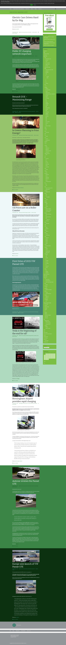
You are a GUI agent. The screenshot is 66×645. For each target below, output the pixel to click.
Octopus (47, 109)
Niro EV (46, 161)
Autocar (17, 543)
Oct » (44, 363)
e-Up (46, 256)
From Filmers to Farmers (20, 187)
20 (54, 356)
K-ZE (46, 215)
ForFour (47, 233)
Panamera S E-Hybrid (48, 210)
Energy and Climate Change (23, 135)
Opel (45, 198)
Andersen (47, 88)
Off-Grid (46, 309)
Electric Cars (27, 8)
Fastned (47, 102)
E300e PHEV (47, 178)
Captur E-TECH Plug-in (48, 214)
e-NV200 (47, 292)
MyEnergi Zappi (48, 107)
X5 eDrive (47, 83)
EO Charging (47, 98)
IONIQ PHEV (47, 149)
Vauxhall (46, 247)
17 (49, 356)
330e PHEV (47, 71)
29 (46, 359)
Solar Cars (45, 339)
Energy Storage (47, 306)
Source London (48, 121)
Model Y (47, 243)
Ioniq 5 (46, 146)
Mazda (45, 170)
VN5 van (47, 284)
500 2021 (47, 136)
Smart (45, 232)
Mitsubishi (46, 190)
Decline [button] (35, 4)
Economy (46, 305)
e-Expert (47, 206)
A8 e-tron (47, 60)
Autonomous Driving (47, 67)
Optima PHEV (47, 164)
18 (51, 356)
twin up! (47, 267)
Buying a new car (48, 321)
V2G (46, 124)
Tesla (37, 335)
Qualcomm (47, 116)
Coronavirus (45, 55)
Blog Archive (17, 630)
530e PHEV (47, 72)
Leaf (46, 195)
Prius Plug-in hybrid (48, 245)
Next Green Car (18, 89)
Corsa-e (47, 199)
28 (44, 359)
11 (51, 355)
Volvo (45, 268)
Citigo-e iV (47, 231)
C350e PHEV (47, 177)
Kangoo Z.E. (47, 296)
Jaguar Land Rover (47, 153)
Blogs (35, 8)
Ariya (46, 194)
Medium (17, 253)
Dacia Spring (47, 132)
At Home (47, 326)
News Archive (23, 630)
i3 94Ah (47, 77)
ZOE (34, 111)
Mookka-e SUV (47, 252)
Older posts (17, 625)
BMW (45, 68)
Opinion (29, 135)
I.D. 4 (46, 301)
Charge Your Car (48, 92)
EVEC (45, 133)
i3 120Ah (47, 76)
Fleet (44, 329)
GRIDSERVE (47, 103)
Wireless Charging (48, 125)
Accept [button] (31, 4)
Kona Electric (47, 152)
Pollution (46, 313)
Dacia (45, 131)
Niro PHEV (47, 162)
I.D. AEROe (47, 260)
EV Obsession (23, 338)
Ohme (46, 110)
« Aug (44, 361)
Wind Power (46, 317)
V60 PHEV (47, 271)
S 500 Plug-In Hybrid (48, 181)
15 (46, 356)
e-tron (46, 61)
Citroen (46, 128)
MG (45, 182)
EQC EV (46, 180)
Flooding (46, 308)
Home (10, 8)
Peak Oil (32, 135)
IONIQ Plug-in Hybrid (48, 150)
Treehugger (18, 378)
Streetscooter (47, 279)
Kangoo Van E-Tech (48, 216)
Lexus (45, 168)
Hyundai (46, 145)
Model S (32, 335)
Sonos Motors (46, 340)
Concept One (47, 223)
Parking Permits (46, 336)
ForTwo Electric (48, 235)
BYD (45, 84)
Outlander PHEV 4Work (49, 289)
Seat (45, 226)
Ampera (47, 248)
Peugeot (46, 202)
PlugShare (47, 113)
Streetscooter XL (48, 280)
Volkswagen (36, 311)
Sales (45, 224)
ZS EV (46, 185)
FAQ (44, 319)
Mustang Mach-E (48, 140)
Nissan (45, 193)
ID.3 (46, 264)
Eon (46, 99)
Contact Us (40, 8)
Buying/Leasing (47, 320)
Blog (44, 52)
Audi (45, 57)
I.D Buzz (47, 300)
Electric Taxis (45, 275)
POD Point (47, 114)
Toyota (46, 244)
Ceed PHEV (47, 158)
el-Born (47, 227)
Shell (46, 118)
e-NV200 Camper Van (48, 293)
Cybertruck (47, 237)
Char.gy (47, 91)
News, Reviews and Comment (27, 32)
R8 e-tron (47, 65)
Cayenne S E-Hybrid (48, 208)
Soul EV (47, 165)
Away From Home (48, 328)
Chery (45, 127)
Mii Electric (47, 228)
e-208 (46, 204)
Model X (47, 241)
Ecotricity (23, 403)
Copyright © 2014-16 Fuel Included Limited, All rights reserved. (18, 643)
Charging (21, 403)
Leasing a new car (48, 324)
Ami (46, 129)
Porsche (46, 207)
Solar (46, 120)
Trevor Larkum (35, 32)
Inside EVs (17, 29)
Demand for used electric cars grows (49, 45)
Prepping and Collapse (48, 315)
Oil (27, 135)
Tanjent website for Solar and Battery (18, 8)
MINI (45, 186)
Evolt (46, 100)
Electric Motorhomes (46, 274)
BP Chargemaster (48, 89)
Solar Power (46, 316)
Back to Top (28, 630)
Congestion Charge (46, 53)
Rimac (45, 222)
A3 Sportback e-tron (48, 58)
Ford (45, 137)
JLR (45, 156)
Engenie (47, 96)
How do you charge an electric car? (48, 41)
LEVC (45, 283)
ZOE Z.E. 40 (47, 219)
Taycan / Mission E (48, 211)
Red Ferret (17, 308)
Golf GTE (47, 257)
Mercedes (46, 173)
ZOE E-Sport (47, 220)
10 (49, 355)
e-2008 (46, 203)
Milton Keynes (46, 332)
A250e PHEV (47, 174)
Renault (33, 111)
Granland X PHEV (48, 251)
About (32, 8)
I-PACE (46, 154)
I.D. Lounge (47, 263)
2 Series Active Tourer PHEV (49, 69)
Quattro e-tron (47, 64)
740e (46, 73)
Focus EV (47, 138)
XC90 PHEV (47, 272)
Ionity (46, 106)
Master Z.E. (47, 297)
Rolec (46, 117)
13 (54, 355)
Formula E (46, 141)
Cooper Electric (48, 189)
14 (44, 356)
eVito (46, 287)
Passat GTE (33, 311)
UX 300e (47, 169)
